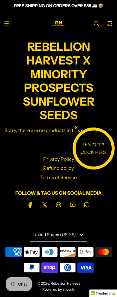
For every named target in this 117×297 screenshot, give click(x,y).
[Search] (96, 23)
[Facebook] (30, 205)
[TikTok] (86, 205)
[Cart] (109, 23)
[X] (44, 205)
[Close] (76, 127)
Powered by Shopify (58, 289)
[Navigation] (6, 23)
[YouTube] (72, 205)
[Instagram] (58, 205)
